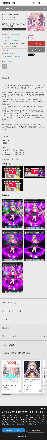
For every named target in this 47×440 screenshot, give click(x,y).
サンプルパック (15, 34)
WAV (12, 40)
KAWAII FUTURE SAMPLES (15, 56)
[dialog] (23, 423)
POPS (9, 37)
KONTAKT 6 (17, 40)
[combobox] (41, 409)
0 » (17, 19)
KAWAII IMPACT (28, 385)
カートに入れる (36, 44)
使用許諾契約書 (7, 61)
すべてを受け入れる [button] (13, 430)
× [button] (44, 409)
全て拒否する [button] (36, 430)
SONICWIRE (8, 3)
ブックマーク (36, 50)
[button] (23, 436)
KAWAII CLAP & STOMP (9, 385)
